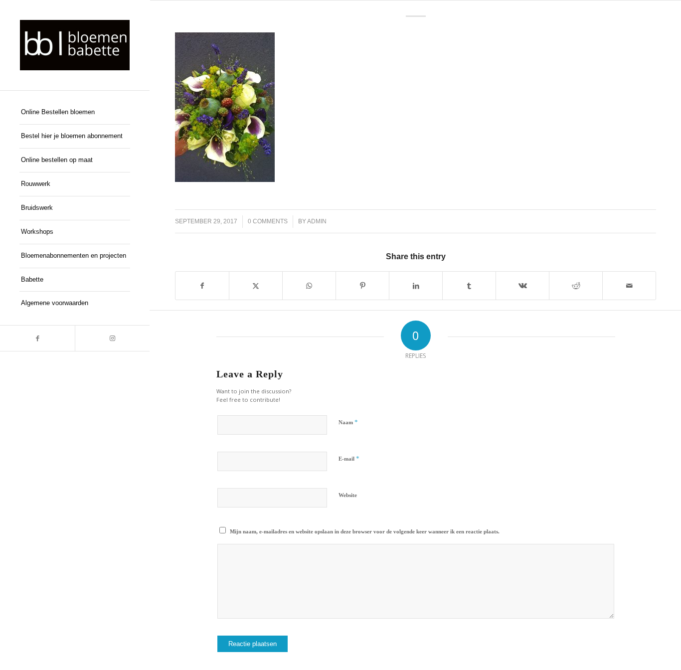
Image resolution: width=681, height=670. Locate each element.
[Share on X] (255, 286)
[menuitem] (74, 113)
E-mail (349, 458)
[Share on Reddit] (575, 286)
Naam (348, 422)
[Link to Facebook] (37, 338)
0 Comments (268, 221)
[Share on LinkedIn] (415, 286)
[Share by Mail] (629, 286)
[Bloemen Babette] (75, 45)
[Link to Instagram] (112, 338)
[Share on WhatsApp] (309, 286)
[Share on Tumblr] (469, 286)
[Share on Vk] (522, 286)
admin (317, 221)
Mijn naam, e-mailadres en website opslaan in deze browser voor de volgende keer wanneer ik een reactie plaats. (365, 531)
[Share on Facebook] (202, 286)
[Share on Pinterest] (362, 286)
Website (348, 495)
